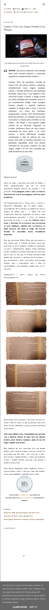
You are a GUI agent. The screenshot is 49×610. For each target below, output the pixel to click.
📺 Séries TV (26, 9)
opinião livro (28, 516)
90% (13, 513)
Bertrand (26, 495)
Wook (21, 495)
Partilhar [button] (7, 509)
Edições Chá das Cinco (31, 513)
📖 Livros (7, 9)
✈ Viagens (8, 12)
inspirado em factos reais (13, 516)
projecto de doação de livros (26, 497)
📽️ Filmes (16, 9)
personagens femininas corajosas (16, 519)
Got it (33, 607)
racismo (32, 519)
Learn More (20, 607)
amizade (19, 513)
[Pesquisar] (43, 3)
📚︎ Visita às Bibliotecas (23, 12)
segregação (39, 519)
